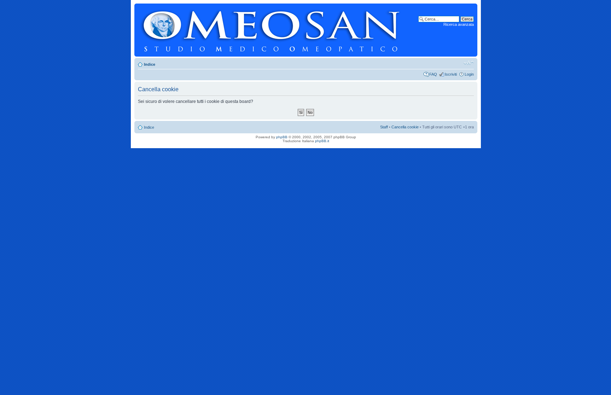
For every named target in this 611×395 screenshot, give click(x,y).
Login (469, 74)
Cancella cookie (405, 127)
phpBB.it (322, 141)
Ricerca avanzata (458, 24)
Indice (149, 64)
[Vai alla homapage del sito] (271, 30)
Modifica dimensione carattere (469, 63)
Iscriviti (451, 74)
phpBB (281, 137)
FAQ (433, 74)
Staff (384, 127)
